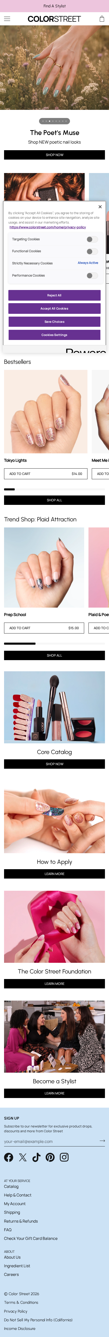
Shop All (54, 500)
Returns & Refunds (21, 1221)
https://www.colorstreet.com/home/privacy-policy (48, 227)
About (9, 1251)
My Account (15, 1203)
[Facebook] (8, 1157)
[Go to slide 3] (49, 121)
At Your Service (17, 1180)
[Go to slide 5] (56, 121)
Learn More (54, 873)
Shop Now (54, 764)
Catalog (11, 1186)
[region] (54, 6)
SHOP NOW (54, 154)
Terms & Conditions (21, 1302)
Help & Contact (17, 1195)
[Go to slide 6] (59, 121)
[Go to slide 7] (62, 121)
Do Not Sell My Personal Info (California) (38, 1319)
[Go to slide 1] (43, 121)
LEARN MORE (54, 983)
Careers (11, 1274)
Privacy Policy (15, 1311)
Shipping (12, 1212)
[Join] (101, 1141)
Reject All (54, 295)
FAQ (7, 1229)
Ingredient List (17, 1266)
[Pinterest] (50, 1157)
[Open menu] (11, 18)
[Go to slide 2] (46, 121)
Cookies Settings (54, 335)
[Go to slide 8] (66, 121)
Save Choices (55, 321)
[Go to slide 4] (52, 121)
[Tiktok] (36, 1157)
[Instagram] (64, 1157)
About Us (12, 1257)
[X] (22, 1157)
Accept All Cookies (54, 308)
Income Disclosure (19, 1328)
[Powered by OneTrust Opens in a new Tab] (84, 350)
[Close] (100, 206)
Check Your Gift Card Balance (31, 1238)
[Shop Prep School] (44, 567)
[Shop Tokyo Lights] (45, 411)
